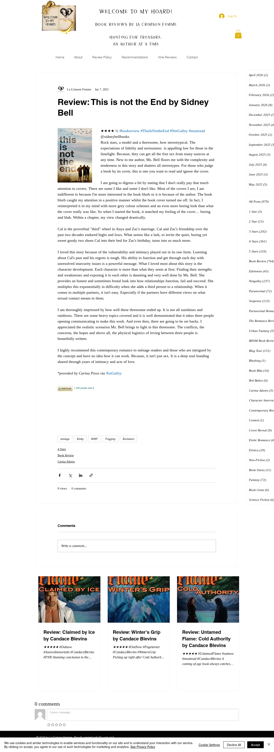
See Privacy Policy (142, 747)
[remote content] (137, 404)
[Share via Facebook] (60, 475)
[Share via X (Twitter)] (70, 475)
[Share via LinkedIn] (81, 475)
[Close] (268, 745)
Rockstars (128, 439)
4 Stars (62, 449)
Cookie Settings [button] (209, 745)
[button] (238, 34)
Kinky (80, 439)
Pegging (110, 439)
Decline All (234, 745)
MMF (94, 439)
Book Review (66, 455)
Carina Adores (66, 461)
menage (65, 439)
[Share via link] (91, 475)
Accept (255, 745)
